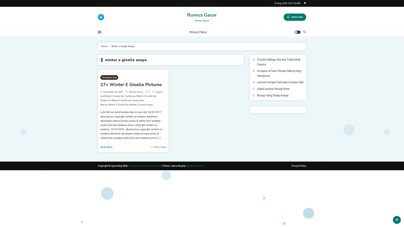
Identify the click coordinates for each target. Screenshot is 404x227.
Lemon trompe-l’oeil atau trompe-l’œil (280, 82)
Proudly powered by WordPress (145, 166)
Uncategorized (109, 77)
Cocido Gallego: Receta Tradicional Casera (278, 62)
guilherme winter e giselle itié (140, 96)
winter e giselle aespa (141, 104)
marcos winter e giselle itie (114, 104)
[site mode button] (297, 32)
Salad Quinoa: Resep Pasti (273, 88)
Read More (106, 147)
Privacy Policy (198, 32)
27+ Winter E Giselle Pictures (131, 85)
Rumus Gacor (202, 15)
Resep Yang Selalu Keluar (273, 95)
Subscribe (297, 17)
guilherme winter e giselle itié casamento (122, 100)
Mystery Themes (194, 166)
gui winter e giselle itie (112, 96)
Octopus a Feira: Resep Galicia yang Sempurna (279, 73)
